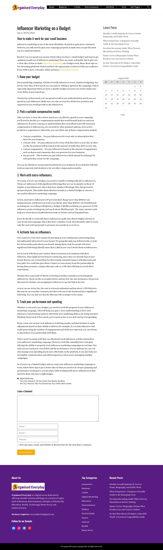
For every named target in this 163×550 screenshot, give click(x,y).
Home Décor (87, 530)
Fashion (85, 509)
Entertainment (92, 7)
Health (85, 526)
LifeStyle (110, 7)
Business (63, 7)
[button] (148, 7)
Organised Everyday (21, 495)
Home (51, 7)
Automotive (87, 484)
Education (86, 501)
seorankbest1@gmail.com (42, 514)
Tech (124, 7)
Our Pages (135, 7)
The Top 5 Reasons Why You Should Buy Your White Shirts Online (46, 384)
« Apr (122, 114)
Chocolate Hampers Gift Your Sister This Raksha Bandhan (42, 381)
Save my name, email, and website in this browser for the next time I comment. (56, 445)
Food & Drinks (88, 513)
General (85, 522)
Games (85, 518)
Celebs (77, 7)
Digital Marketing (26, 378)
